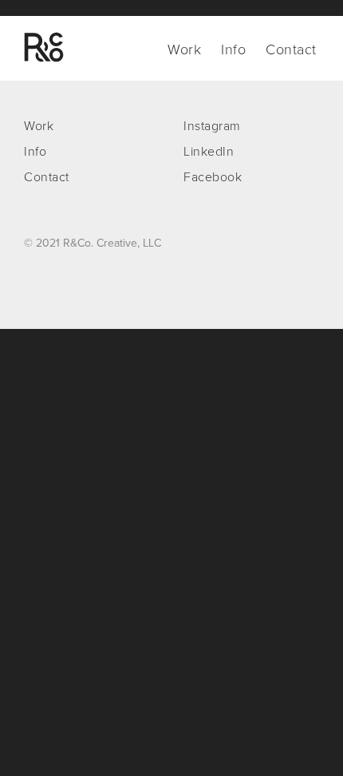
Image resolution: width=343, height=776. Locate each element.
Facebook (212, 177)
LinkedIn (208, 152)
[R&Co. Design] (44, 47)
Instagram (212, 126)
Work (184, 49)
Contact (291, 49)
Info (233, 49)
